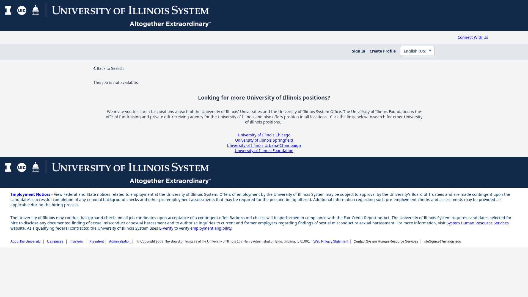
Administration (120, 241)
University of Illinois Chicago (264, 135)
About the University (25, 241)
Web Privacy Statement (331, 241)
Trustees (76, 241)
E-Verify (166, 228)
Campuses (55, 241)
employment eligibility (210, 228)
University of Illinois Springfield (264, 140)
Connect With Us (473, 37)
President (96, 241)
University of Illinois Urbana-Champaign (264, 145)
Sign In (358, 51)
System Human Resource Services (478, 223)
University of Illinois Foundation (264, 150)
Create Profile (383, 51)
